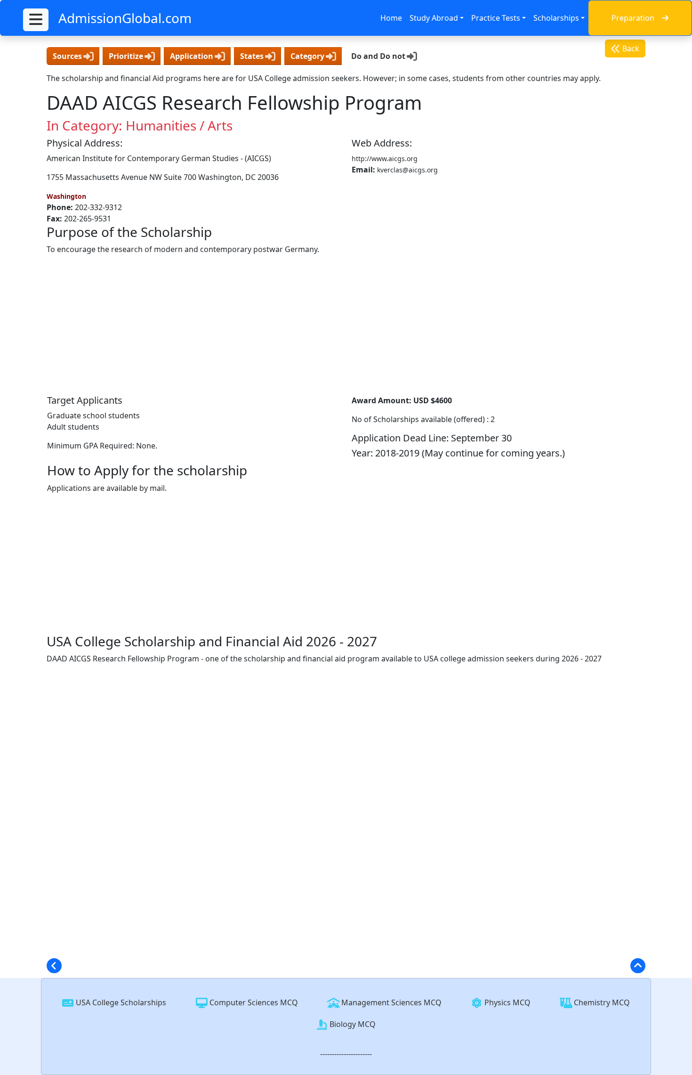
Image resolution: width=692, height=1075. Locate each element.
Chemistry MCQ (601, 1002)
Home (391, 18)
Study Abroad (434, 18)
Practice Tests (495, 18)
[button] (35, 19)
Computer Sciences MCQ (253, 1002)
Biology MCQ (352, 1024)
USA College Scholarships (120, 1002)
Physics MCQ (507, 1002)
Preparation (633, 18)
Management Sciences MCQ (390, 1002)
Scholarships (556, 18)
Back (629, 48)
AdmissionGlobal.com (125, 18)
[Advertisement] (346, 325)
